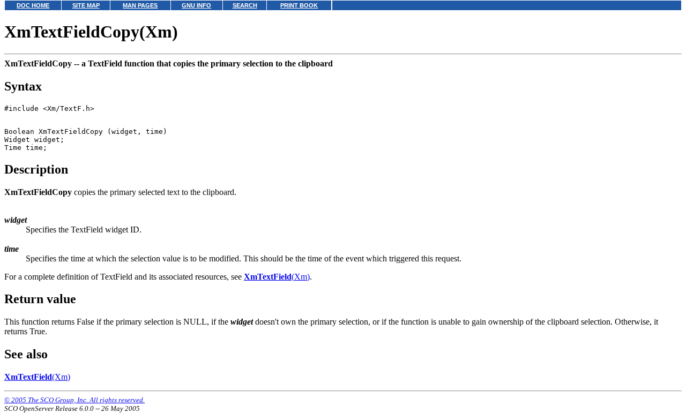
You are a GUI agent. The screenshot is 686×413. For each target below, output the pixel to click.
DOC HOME (33, 5)
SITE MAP (86, 5)
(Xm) (277, 276)
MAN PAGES (140, 5)
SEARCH (245, 5)
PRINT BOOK (299, 5)
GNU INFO (196, 5)
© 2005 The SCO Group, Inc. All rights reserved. (74, 400)
